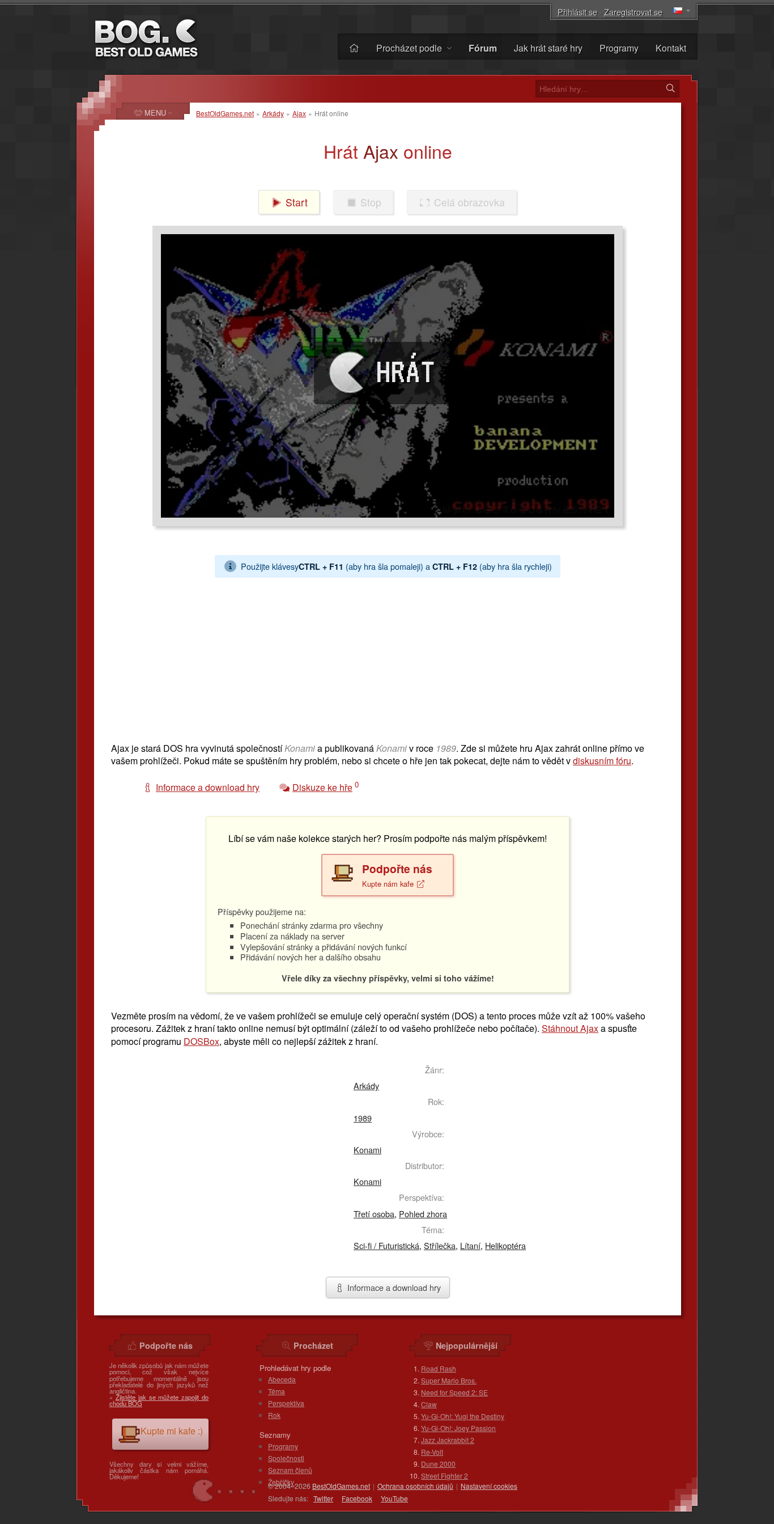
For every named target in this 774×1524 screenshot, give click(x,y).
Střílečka (440, 1245)
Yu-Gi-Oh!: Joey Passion (458, 1428)
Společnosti (286, 1458)
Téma (276, 1391)
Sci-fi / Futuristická (386, 1245)
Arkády (273, 113)
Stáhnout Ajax (570, 1028)
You (394, 1498)
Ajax (299, 113)
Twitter (323, 1498)
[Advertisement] (387, 657)
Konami (367, 1149)
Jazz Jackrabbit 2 (447, 1440)
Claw (429, 1404)
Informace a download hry (393, 1287)
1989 (363, 1118)
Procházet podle (410, 47)
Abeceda (282, 1379)
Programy (619, 47)
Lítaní (470, 1245)
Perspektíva (286, 1403)
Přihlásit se (577, 12)
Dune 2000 (438, 1463)
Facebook (357, 1498)
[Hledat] (670, 88)
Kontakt (671, 47)
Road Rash (438, 1368)
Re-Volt (432, 1452)
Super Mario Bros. (449, 1380)
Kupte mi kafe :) (172, 1430)
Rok (274, 1415)
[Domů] (354, 47)
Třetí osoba (374, 1214)
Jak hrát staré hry (548, 47)
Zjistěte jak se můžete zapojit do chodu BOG (159, 1400)
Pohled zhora (423, 1214)
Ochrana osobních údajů (415, 1486)
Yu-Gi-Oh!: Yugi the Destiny (462, 1416)
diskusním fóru (602, 760)
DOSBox (201, 1041)
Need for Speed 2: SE (454, 1392)
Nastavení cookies (489, 1486)
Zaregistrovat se (633, 12)
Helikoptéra (505, 1245)
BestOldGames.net (225, 113)
